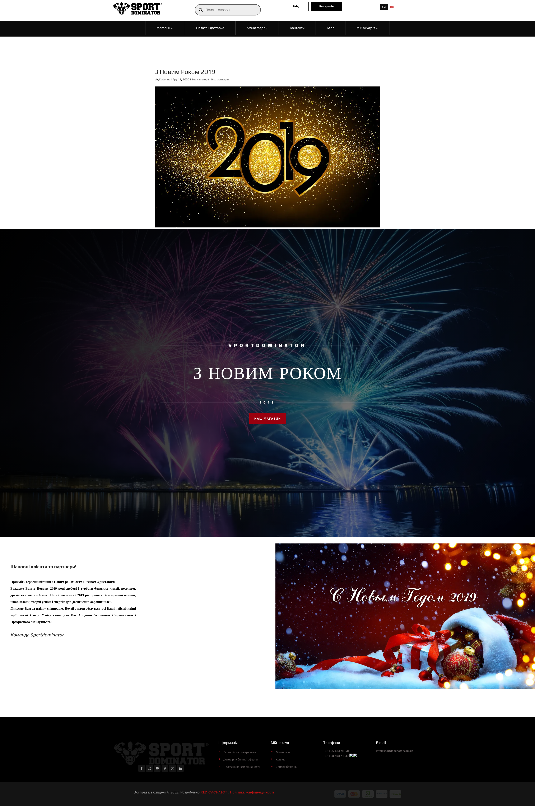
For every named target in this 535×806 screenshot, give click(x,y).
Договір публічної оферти (240, 759)
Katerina (165, 79)
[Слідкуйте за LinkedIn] (180, 768)
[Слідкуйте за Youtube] (157, 768)
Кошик (280, 759)
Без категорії (200, 79)
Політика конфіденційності (241, 766)
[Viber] (351, 756)
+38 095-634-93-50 (336, 751)
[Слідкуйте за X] (172, 768)
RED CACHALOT (214, 792)
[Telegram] (355, 756)
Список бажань (286, 766)
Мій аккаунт (284, 752)
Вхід (296, 6)
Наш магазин (267, 418)
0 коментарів (220, 79)
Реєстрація (326, 6)
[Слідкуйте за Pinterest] (165, 768)
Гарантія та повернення (239, 752)
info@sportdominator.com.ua (394, 751)
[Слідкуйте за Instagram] (149, 768)
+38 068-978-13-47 (336, 756)
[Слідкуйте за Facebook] (141, 768)
